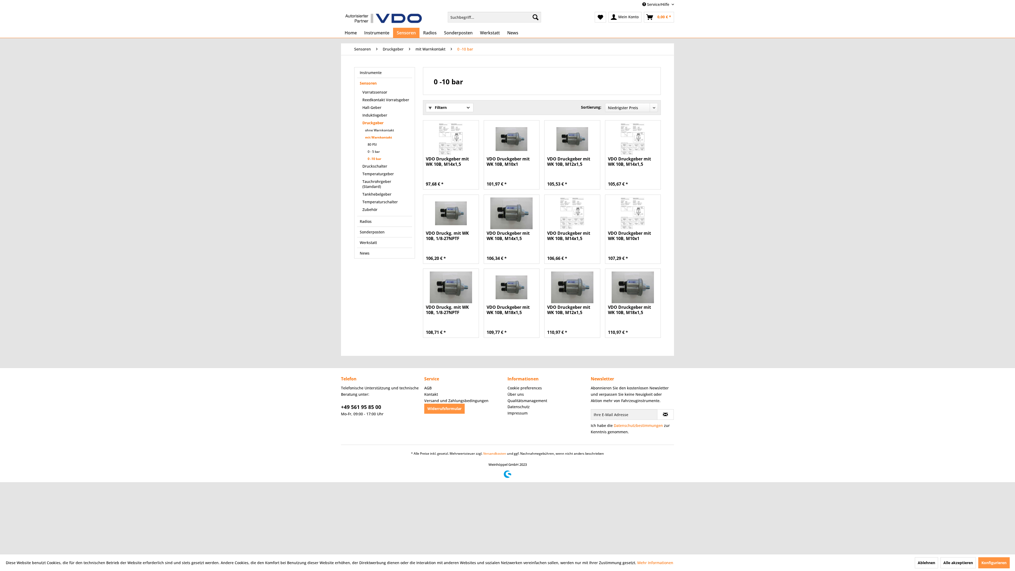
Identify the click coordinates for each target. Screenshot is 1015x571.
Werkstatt (368, 242)
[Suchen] (535, 17)
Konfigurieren (994, 562)
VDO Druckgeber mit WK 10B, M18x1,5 (508, 310)
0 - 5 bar (374, 151)
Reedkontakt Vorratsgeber (385, 99)
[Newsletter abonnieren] (665, 414)
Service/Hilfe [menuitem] (658, 4)
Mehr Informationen (655, 562)
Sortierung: (591, 107)
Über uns (516, 394)
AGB (428, 387)
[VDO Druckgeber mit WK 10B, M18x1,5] (512, 287)
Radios (366, 221)
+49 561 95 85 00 (361, 407)
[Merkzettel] (600, 17)
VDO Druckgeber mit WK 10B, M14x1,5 (447, 161)
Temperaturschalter (380, 201)
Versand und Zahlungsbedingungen (456, 400)
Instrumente (371, 72)
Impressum (518, 413)
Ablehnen (926, 562)
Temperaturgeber (378, 173)
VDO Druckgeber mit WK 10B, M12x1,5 (568, 161)
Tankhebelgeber (376, 194)
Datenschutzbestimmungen (638, 425)
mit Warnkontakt (378, 137)
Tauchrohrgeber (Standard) (376, 184)
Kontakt (431, 394)
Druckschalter (374, 166)
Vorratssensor (374, 92)
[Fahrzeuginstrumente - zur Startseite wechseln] (383, 18)
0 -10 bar (374, 158)
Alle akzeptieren (958, 562)
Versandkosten (494, 453)
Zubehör (369, 209)
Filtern (440, 107)
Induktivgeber (374, 115)
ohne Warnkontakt (379, 130)
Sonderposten (372, 231)
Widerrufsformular (444, 408)
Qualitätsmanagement (527, 400)
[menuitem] (494, 17)
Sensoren (368, 83)
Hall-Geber (371, 107)
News (365, 253)
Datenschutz (519, 406)
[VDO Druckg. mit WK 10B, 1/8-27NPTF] (451, 213)
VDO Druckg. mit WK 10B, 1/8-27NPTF (447, 236)
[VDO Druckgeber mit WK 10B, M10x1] (512, 139)
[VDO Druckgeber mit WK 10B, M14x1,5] (451, 139)
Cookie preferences (525, 387)
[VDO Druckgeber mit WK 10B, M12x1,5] (572, 139)
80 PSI (372, 144)
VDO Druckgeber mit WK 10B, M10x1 (508, 161)
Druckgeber (373, 122)
